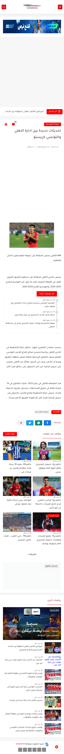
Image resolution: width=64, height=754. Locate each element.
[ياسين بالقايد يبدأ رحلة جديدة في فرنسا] (53, 701)
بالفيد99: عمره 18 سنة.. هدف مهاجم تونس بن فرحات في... (19, 468)
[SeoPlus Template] (47, 744)
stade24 (19, 744)
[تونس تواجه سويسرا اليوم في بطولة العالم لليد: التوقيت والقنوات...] (53, 715)
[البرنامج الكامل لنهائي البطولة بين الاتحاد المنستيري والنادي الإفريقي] (53, 647)
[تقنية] (39, 750)
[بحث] (4, 7)
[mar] (44, 750)
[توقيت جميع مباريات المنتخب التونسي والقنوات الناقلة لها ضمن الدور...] (53, 728)
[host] (20, 750)
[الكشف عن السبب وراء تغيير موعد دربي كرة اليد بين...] (53, 661)
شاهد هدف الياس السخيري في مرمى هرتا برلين (35, 315)
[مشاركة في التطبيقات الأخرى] (21, 422)
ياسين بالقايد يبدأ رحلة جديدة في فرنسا (26, 700)
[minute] (30, 750)
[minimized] (25, 750)
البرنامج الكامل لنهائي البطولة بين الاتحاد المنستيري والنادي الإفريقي (23, 111)
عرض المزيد (10, 434)
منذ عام (56, 461)
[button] (47, 422)
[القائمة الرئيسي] (60, 7)
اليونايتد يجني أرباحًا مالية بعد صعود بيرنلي (19, 502)
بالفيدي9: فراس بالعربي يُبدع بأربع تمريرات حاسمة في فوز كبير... (48, 504)
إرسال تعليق (51, 566)
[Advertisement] (32, 72)
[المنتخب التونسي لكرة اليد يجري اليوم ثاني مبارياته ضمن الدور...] (53, 688)
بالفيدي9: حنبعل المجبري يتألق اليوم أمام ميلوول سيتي (48, 468)
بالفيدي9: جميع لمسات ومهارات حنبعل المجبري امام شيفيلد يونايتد (49, 540)
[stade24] (32, 7)
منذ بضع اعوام (48, 300)
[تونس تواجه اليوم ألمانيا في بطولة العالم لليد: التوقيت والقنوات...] (53, 674)
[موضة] (34, 750)
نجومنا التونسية (52, 124)
